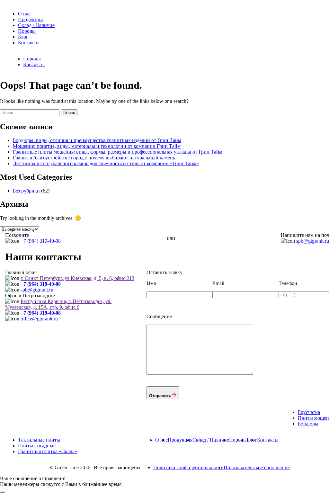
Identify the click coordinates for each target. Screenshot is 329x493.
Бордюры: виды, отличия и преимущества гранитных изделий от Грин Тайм (97, 140)
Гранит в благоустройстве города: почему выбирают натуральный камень (94, 157)
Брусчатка (309, 412)
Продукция (30, 19)
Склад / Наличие (36, 25)
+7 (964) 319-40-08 (41, 241)
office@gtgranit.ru (39, 318)
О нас (24, 13)
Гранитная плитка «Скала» (47, 451)
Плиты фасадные (37, 445)
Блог (23, 37)
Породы (27, 31)
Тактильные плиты (39, 440)
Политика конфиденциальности (188, 467)
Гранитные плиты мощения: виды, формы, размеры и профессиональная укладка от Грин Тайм (117, 152)
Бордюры (308, 423)
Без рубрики (26, 190)
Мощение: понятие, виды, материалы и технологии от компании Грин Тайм (97, 146)
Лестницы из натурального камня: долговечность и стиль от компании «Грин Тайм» (106, 163)
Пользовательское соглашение (257, 467)
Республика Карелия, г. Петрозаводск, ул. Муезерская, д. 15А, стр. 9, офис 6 (58, 304)
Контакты (29, 42)
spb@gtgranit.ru (312, 241)
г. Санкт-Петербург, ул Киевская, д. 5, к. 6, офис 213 (77, 278)
